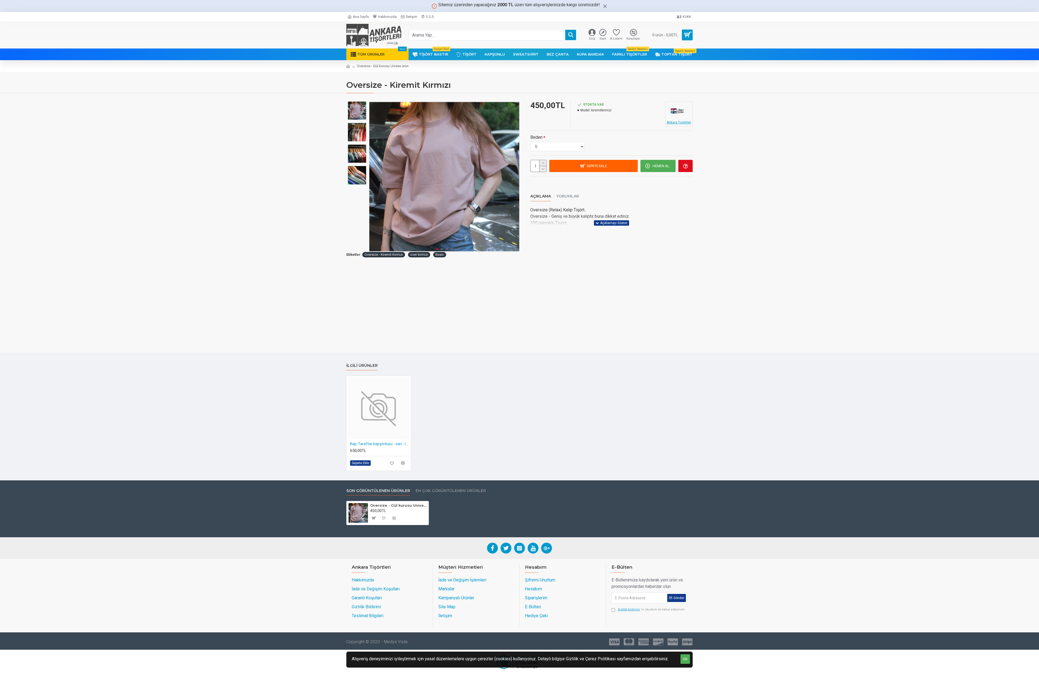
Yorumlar (567, 196)
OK (685, 659)
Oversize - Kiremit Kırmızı (383, 255)
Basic (439, 255)
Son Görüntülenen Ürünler (378, 490)
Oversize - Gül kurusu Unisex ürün (398, 505)
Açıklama (540, 196)
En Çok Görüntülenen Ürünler (451, 490)
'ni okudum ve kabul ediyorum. (651, 609)
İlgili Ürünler (362, 365)
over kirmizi (419, 255)
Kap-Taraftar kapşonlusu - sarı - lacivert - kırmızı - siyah (380, 444)
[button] (374, 176)
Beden (536, 137)
